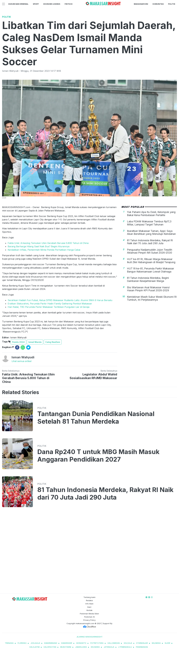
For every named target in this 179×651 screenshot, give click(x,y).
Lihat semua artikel (21, 361)
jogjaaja (35, 643)
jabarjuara (81, 647)
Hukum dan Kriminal (18, 4)
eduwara (95, 647)
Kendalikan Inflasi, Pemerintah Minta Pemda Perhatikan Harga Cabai (44, 249)
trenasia (9, 643)
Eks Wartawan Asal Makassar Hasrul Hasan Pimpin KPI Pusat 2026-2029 (148, 289)
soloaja (128, 643)
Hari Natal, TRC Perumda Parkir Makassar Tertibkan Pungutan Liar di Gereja (48, 307)
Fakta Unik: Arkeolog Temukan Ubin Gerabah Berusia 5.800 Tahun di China (48, 243)
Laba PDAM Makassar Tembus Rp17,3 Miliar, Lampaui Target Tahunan (149, 223)
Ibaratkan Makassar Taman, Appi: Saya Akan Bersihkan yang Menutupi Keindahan (151, 232)
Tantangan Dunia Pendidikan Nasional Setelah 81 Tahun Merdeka (95, 417)
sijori (167, 643)
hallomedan (114, 643)
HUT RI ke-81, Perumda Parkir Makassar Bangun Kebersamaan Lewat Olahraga (150, 270)
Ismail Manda (35, 342)
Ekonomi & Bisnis (51, 4)
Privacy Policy (89, 620)
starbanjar (142, 643)
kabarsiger (66, 643)
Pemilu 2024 (18, 342)
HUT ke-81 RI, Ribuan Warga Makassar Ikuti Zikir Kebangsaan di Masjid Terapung (151, 261)
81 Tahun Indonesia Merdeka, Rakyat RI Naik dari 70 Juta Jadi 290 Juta (150, 242)
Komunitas (158, 4)
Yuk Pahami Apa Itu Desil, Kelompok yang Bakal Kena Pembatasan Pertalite (151, 214)
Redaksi (89, 600)
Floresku (22, 643)
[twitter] (28, 347)
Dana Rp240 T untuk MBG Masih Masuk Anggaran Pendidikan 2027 (98, 455)
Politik (171, 4)
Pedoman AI (89, 617)
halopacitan (50, 647)
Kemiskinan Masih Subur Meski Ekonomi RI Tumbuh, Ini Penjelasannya (152, 298)
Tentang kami (89, 597)
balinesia (156, 643)
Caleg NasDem (52, 342)
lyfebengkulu (125, 647)
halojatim (34, 647)
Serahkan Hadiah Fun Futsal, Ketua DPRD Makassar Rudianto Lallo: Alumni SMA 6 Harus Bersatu (60, 300)
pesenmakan (142, 647)
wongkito (81, 643)
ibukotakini (65, 647)
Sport (36, 4)
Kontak (89, 610)
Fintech (68, 4)
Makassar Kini (141, 4)
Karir (89, 607)
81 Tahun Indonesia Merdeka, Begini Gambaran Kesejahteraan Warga (148, 280)
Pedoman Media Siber (89, 613)
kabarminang (50, 643)
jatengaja (109, 647)
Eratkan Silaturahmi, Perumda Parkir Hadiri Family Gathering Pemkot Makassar (50, 303)
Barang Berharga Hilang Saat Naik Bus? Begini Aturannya (38, 246)
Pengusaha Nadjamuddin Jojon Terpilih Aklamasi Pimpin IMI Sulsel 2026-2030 (149, 251)
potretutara (96, 643)
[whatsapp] (23, 347)
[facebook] (17, 347)
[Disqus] (89, 553)
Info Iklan (89, 604)
